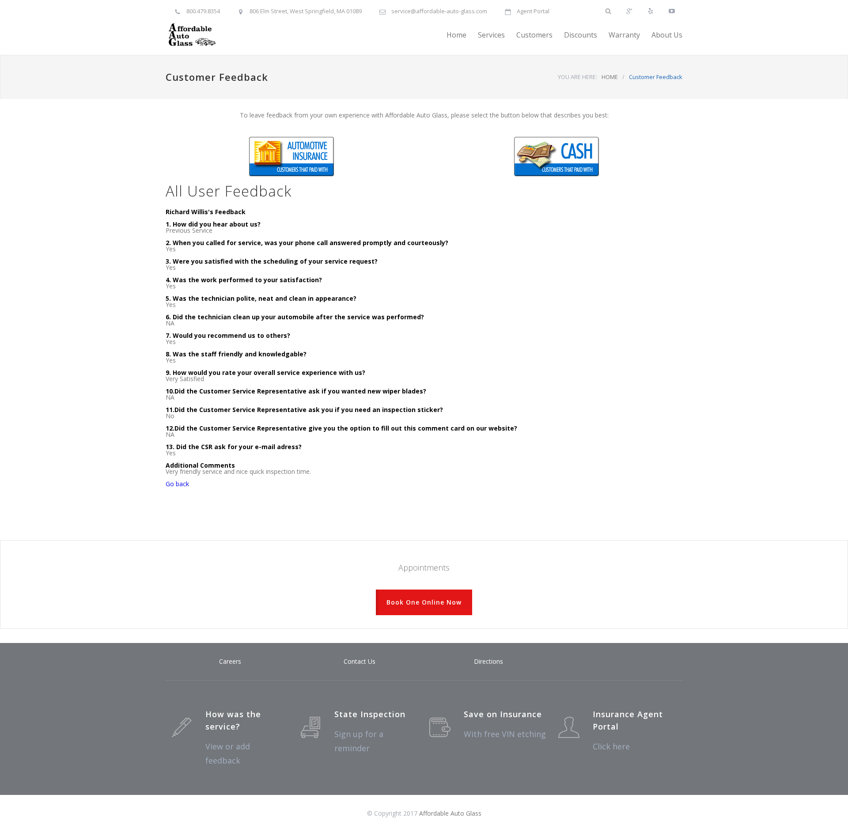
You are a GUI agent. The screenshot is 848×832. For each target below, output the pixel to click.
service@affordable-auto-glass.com (439, 11)
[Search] (608, 7)
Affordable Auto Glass (450, 813)
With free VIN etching (505, 734)
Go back (177, 484)
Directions (488, 661)
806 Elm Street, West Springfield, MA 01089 (306, 11)
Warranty (624, 35)
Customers (534, 35)
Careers (230, 661)
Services (491, 35)
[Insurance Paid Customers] (291, 156)
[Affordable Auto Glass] (247, 35)
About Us (666, 35)
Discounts (580, 35)
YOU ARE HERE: (577, 77)
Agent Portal (533, 11)
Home (456, 35)
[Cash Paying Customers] (556, 156)
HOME (610, 77)
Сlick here (611, 746)
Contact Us (359, 661)
